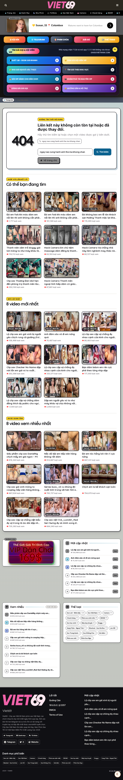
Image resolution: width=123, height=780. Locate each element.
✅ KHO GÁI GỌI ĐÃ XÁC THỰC (22, 70)
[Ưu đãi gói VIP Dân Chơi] (31, 552)
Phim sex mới (72, 638)
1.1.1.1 (89, 49)
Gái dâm (102, 633)
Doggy (101, 623)
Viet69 (7, 711)
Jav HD (113, 628)
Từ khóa (34, 735)
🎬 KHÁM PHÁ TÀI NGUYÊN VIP (78, 79)
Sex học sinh (72, 623)
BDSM (110, 13)
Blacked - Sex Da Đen (98, 628)
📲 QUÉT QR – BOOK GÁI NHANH (23, 60)
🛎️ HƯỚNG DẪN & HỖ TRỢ (76, 88)
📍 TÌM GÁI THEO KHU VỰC (76, 70)
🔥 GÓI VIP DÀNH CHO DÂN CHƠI (23, 79)
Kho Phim (40, 13)
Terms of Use (56, 714)
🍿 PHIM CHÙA (61, 39)
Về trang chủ (50, 160)
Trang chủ (11, 13)
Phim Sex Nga (86, 638)
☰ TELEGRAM (38, 39)
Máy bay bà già (88, 623)
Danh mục (22, 735)
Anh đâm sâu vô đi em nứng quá (100, 709)
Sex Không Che (89, 633)
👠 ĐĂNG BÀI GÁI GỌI (18, 88)
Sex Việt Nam (68, 13)
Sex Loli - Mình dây (75, 613)
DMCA (52, 710)
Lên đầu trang (115, 771)
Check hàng (97, 13)
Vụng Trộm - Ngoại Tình (76, 628)
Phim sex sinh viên (89, 618)
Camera (83, 13)
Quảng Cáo (55, 700)
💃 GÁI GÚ (85, 39)
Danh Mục (25, 13)
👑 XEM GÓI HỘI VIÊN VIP (75, 60)
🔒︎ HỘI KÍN (14, 39)
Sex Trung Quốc (73, 633)
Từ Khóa (53, 13)
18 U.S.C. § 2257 (57, 705)
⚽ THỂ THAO (108, 39)
